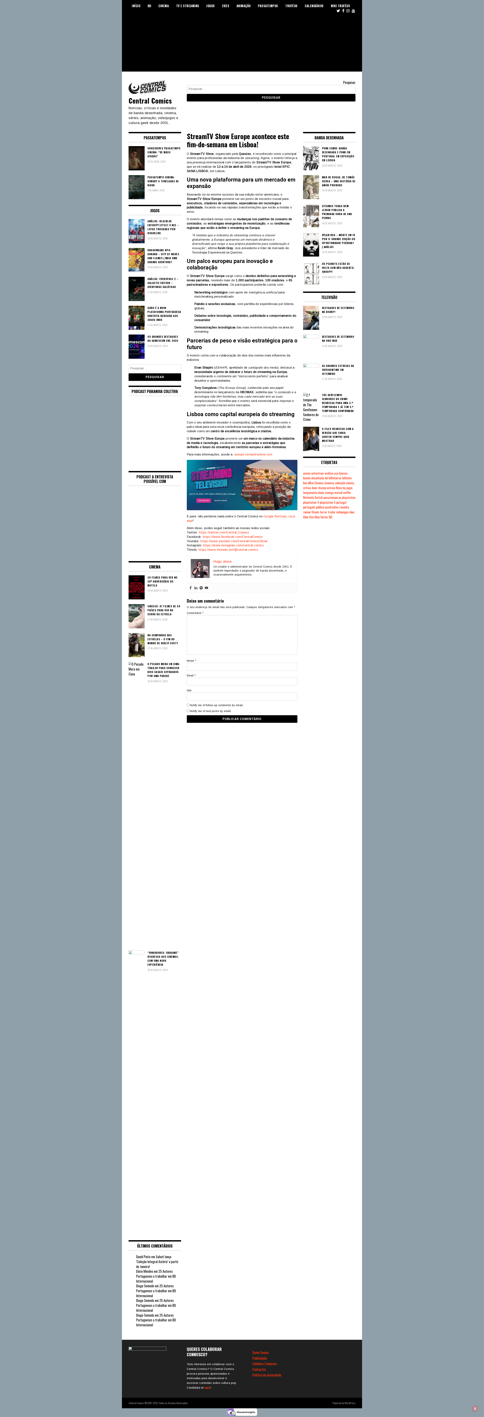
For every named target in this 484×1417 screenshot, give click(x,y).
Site (189, 690)
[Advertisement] (242, 45)
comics (350, 483)
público (320, 507)
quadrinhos (332, 507)
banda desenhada (313, 478)
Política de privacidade (266, 1375)
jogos (349, 488)
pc (340, 497)
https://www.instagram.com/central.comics (233, 545)
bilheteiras (335, 478)
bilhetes (347, 478)
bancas (343, 473)
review (307, 512)
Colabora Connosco (264, 1363)
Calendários (314, 6)
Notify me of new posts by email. (210, 711)
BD (149, 6)
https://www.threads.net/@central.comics (228, 549)
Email (191, 675)
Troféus (291, 6)
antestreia (317, 473)
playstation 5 (327, 502)
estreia (331, 488)
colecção (340, 483)
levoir (321, 492)
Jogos (210, 6)
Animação (244, 6)
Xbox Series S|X (323, 517)
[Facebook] (190, 588)
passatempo (330, 497)
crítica (307, 488)
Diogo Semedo (145, 1285)
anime (306, 473)
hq (344, 488)
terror (323, 512)
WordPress (349, 1403)
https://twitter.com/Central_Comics (224, 532)
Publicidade (259, 1358)
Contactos (259, 1369)
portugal (341, 502)
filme (339, 488)
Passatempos (268, 6)
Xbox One (308, 517)
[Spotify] (201, 588)
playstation (348, 497)
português (309, 507)
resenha (344, 507)
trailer (332, 512)
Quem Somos (260, 1352)
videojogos (342, 512)
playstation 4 (311, 502)
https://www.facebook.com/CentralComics (233, 536)
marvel (338, 492)
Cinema (163, 6)
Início (136, 6)
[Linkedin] (196, 588)
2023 (225, 6)
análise (329, 473)
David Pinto (143, 1256)
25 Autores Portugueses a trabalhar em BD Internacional (156, 1276)
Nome (191, 660)
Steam (315, 512)
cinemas (329, 483)
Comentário (195, 613)
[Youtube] (206, 588)
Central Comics (150, 100)
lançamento (310, 492)
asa (336, 473)
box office (308, 483)
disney (322, 488)
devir (315, 488)
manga (329, 492)
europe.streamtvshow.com (253, 454)
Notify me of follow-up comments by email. (217, 705)
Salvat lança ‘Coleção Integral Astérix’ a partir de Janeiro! (157, 1261)
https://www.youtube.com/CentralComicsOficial (233, 541)
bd (326, 478)
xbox (351, 512)
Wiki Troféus (340, 6)
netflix (347, 492)
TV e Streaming (187, 6)
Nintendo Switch (313, 497)
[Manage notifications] (475, 1409)
